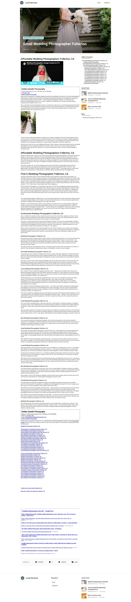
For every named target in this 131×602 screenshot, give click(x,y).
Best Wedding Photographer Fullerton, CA (32, 433)
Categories (107, 2)
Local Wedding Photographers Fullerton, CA (32, 449)
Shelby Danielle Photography (29, 94)
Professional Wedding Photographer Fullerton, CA (34, 453)
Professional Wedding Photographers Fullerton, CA (97, 66)
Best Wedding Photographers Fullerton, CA (32, 467)
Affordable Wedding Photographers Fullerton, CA (94, 60)
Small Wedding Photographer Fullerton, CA (95, 72)
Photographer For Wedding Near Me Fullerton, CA (34, 429)
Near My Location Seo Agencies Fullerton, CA (33, 491)
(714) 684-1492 (26, 93)
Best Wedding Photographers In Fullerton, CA (33, 435)
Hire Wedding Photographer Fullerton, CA (31, 444)
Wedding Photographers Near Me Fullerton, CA (33, 437)
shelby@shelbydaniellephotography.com (35, 417)
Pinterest (63, 562)
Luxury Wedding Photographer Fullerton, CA (32, 474)
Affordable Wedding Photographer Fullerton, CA (97, 69)
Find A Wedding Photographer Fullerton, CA (32, 430)
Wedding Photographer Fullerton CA (33, 37)
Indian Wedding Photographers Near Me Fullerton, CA (35, 432)
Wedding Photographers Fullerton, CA (31, 459)
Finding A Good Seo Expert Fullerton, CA (31, 488)
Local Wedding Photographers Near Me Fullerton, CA (35, 450)
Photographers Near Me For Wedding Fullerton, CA (34, 462)
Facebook (40, 562)
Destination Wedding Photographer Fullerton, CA (33, 438)
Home (98, 2)
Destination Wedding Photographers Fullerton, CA (34, 464)
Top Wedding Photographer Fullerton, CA (31, 446)
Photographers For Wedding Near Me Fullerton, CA (34, 443)
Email (76, 562)
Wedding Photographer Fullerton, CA (30, 426)
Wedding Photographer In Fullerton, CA (31, 456)
